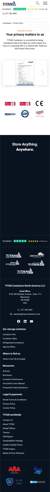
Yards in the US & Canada (14, 359)
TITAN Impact (9, 449)
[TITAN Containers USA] (9, 3)
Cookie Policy (9, 408)
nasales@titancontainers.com (26, 314)
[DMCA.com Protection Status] (38, 482)
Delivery (6, 371)
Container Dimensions (13, 379)
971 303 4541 (11, 13)
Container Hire (9, 334)
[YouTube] (31, 321)
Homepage (7, 23)
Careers (6, 432)
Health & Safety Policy (13, 445)
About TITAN (8, 424)
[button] (44, 3)
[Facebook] (18, 321)
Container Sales (10, 338)
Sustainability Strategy (13, 441)
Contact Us (8, 420)
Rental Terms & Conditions (15, 400)
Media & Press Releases (13, 453)
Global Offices (9, 428)
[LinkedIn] (25, 321)
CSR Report (8, 436)
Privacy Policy (9, 404)
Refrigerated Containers (13, 343)
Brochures (7, 375)
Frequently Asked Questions (15, 387)
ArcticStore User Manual (14, 383)
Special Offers (9, 347)
